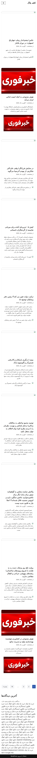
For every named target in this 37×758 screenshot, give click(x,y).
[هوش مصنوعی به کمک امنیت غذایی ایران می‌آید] (18, 81)
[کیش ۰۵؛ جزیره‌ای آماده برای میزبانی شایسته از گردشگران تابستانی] (18, 211)
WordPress (14, 756)
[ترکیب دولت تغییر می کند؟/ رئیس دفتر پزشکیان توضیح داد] (18, 281)
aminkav (29, 46)
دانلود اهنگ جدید (10, 704)
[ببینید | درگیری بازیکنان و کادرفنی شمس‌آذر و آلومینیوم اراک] (18, 344)
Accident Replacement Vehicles (12, 750)
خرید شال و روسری (11, 711)
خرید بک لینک (29, 704)
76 (12, 686)
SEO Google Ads (7, 753)
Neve (24, 756)
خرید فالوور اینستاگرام (20, 709)
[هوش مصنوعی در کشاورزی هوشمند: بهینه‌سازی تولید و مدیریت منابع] (18, 623)
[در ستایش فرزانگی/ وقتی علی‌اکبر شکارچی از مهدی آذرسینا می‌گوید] (18, 152)
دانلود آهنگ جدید (22, 729)
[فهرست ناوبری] (3, 2)
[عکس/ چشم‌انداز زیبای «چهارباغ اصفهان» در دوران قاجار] (18, 24)
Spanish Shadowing (24, 740)
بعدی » (5, 686)
